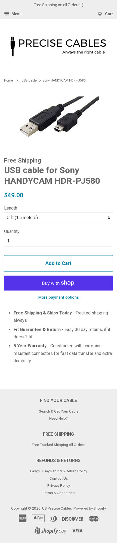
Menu (16, 14)
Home (8, 80)
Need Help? (58, 418)
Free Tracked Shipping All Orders (58, 444)
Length (10, 208)
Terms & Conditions (59, 493)
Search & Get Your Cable (58, 411)
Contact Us (59, 478)
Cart (108, 14)
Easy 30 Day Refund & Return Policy (58, 471)
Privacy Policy (58, 485)
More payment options (58, 297)
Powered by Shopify (89, 508)
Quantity (12, 231)
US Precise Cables (57, 508)
